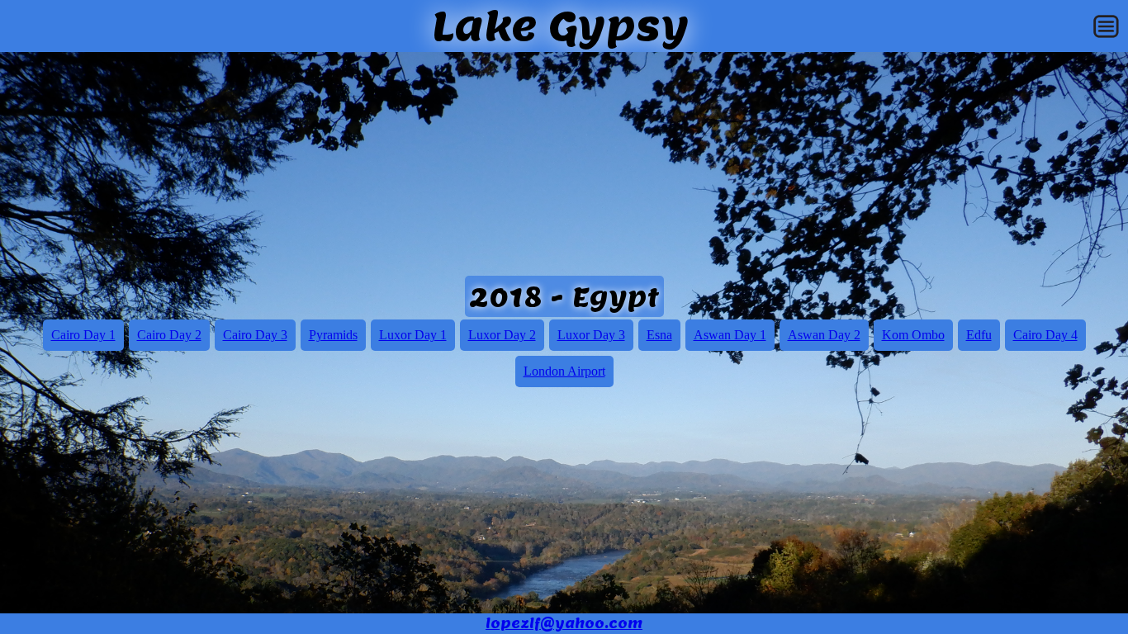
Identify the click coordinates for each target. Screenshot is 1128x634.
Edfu (979, 335)
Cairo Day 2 (169, 335)
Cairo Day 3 (255, 335)
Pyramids (333, 335)
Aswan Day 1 (730, 335)
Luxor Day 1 (413, 335)
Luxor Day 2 (502, 335)
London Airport (564, 371)
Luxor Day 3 (591, 335)
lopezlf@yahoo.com (564, 623)
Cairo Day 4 (1045, 335)
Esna (659, 335)
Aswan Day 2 (824, 335)
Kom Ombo (913, 335)
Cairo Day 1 (83, 335)
